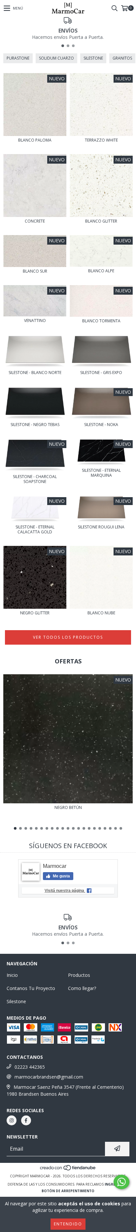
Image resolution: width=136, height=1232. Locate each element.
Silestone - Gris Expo (101, 372)
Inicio (12, 975)
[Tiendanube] (68, 1169)
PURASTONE (18, 58)
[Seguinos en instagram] (12, 1120)
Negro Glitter (35, 612)
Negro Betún (68, 807)
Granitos (122, 58)
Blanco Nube (101, 612)
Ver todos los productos (68, 637)
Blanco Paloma (34, 140)
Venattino (35, 320)
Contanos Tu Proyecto (31, 988)
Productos (79, 975)
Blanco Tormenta (101, 320)
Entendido (68, 1224)
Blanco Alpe (101, 270)
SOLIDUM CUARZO (56, 58)
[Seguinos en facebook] (26, 1120)
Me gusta (61, 876)
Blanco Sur (35, 271)
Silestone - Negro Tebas (35, 424)
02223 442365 (30, 1067)
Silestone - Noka (101, 424)
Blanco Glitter (101, 221)
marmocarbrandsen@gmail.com (49, 1077)
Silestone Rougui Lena (101, 526)
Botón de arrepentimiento (68, 1191)
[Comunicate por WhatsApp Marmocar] (121, 1182)
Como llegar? (82, 988)
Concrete (35, 221)
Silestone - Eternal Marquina (101, 473)
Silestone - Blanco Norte (35, 372)
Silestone (16, 1001)
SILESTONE (93, 58)
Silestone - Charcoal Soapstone (35, 479)
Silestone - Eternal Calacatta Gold (35, 529)
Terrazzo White (101, 140)
